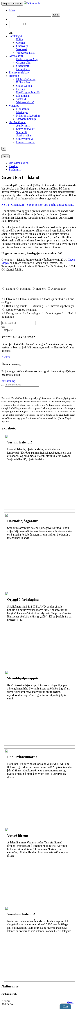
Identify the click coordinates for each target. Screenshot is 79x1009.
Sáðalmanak (23, 95)
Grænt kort (22, 65)
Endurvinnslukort (19, 72)
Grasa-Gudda (24, 85)
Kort (65, 1006)
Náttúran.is (33, 3)
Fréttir (19, 39)
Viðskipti (14, 105)
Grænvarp (22, 46)
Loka (5, 156)
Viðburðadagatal (25, 52)
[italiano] (30, 24)
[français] (35, 24)
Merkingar (22, 112)
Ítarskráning (8, 380)
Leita (12, 10)
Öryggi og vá (13, 313)
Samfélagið (15, 36)
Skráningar (15, 169)
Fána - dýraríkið (29, 299)
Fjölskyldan (23, 82)
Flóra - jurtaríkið (53, 299)
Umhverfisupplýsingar (61, 306)
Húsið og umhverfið (28, 92)
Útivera (10, 299)
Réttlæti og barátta (16, 306)
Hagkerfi (41, 288)
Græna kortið (16, 55)
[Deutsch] (25, 24)
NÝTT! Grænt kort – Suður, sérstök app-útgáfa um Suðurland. (37, 204)
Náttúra (10, 288)
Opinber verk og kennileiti (21, 309)
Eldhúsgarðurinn (25, 79)
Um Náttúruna (17, 122)
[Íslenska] (14, 24)
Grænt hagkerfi (54, 313)
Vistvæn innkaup (26, 118)
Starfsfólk (21, 132)
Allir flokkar (58, 288)
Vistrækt (21, 99)
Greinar (20, 42)
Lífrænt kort (23, 69)
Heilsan (20, 89)
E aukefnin (22, 108)
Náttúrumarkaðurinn (28, 115)
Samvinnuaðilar (25, 128)
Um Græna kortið (19, 162)
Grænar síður (23, 62)
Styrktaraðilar (24, 135)
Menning (25, 288)
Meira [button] (70, 1002)
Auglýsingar (23, 125)
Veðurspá (21, 49)
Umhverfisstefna (25, 142)
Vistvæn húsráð (25, 102)
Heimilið (14, 75)
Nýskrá (5, 357)
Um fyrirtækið (24, 138)
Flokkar (13, 166)
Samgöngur (33, 313)
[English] (19, 24)
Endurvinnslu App (26, 59)
